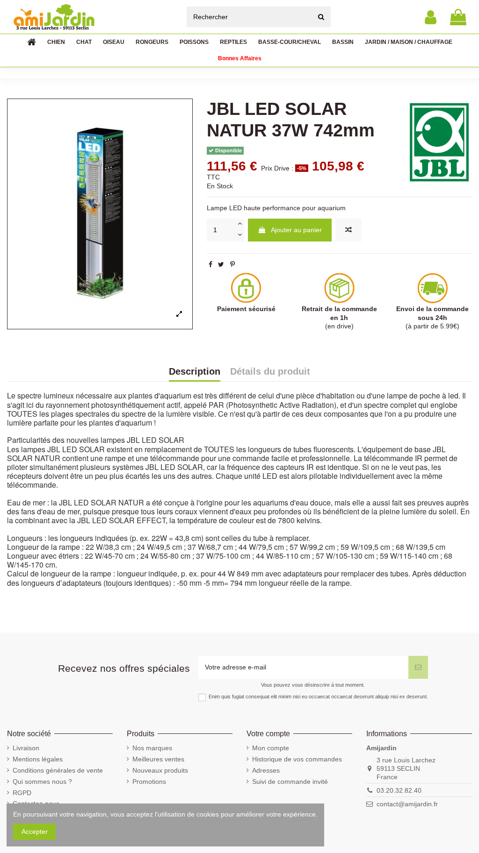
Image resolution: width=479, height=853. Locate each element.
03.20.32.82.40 (399, 790)
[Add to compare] (348, 230)
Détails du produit (270, 372)
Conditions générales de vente (58, 770)
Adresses (266, 770)
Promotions (149, 781)
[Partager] (210, 264)
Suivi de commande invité (290, 781)
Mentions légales (38, 759)
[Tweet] (221, 264)
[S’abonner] (418, 667)
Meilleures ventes (158, 759)
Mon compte (270, 748)
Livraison (26, 748)
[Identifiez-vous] (430, 17)
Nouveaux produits (160, 770)
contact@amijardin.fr (407, 804)
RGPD (22, 792)
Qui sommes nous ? (42, 781)
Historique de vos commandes (297, 759)
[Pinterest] (232, 264)
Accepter (35, 831)
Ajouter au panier (296, 230)
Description (194, 372)
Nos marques (152, 748)
